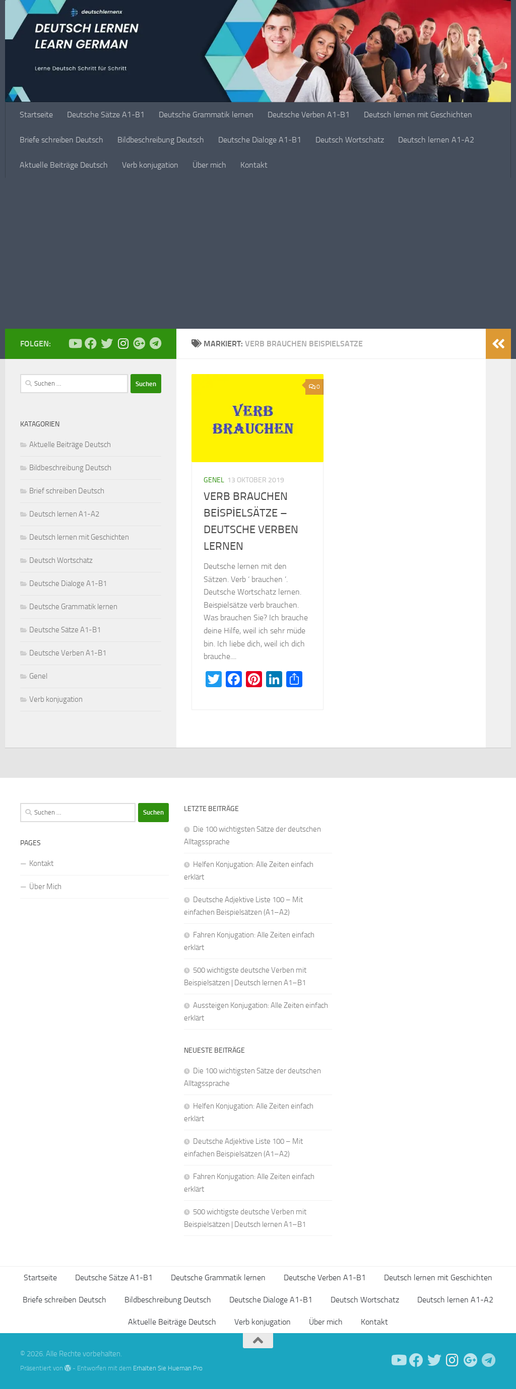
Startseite (36, 114)
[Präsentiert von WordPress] (67, 1368)
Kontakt (254, 165)
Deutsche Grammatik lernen (206, 114)
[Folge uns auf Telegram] (155, 343)
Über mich (209, 165)
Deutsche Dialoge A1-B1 (259, 139)
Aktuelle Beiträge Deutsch (64, 165)
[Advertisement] (258, 253)
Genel (214, 480)
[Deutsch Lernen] (75, 343)
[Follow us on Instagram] (123, 343)
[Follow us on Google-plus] (139, 343)
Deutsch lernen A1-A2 (436, 139)
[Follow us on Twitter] (107, 343)
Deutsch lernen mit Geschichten (418, 114)
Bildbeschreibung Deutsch (160, 139)
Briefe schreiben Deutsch (61, 139)
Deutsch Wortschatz (349, 139)
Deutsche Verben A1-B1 (309, 114)
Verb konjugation (150, 165)
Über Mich (45, 886)
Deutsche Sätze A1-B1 (106, 114)
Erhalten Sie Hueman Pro (168, 1368)
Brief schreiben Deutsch (66, 490)
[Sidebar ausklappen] (498, 344)
